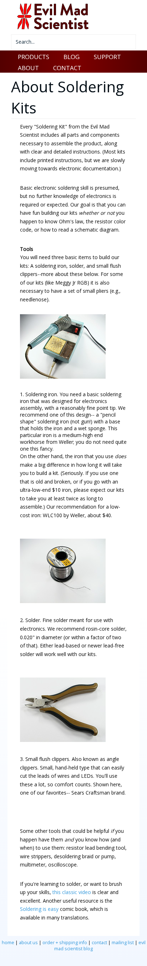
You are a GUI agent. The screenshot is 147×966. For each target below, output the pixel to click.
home (8, 943)
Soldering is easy (39, 909)
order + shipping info (64, 943)
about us (28, 943)
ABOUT (28, 68)
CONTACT (67, 68)
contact (99, 943)
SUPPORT (107, 57)
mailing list (123, 943)
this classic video (71, 892)
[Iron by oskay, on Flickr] (63, 376)
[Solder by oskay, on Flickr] (63, 601)
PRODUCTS (33, 57)
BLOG (72, 57)
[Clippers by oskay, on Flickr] (63, 740)
